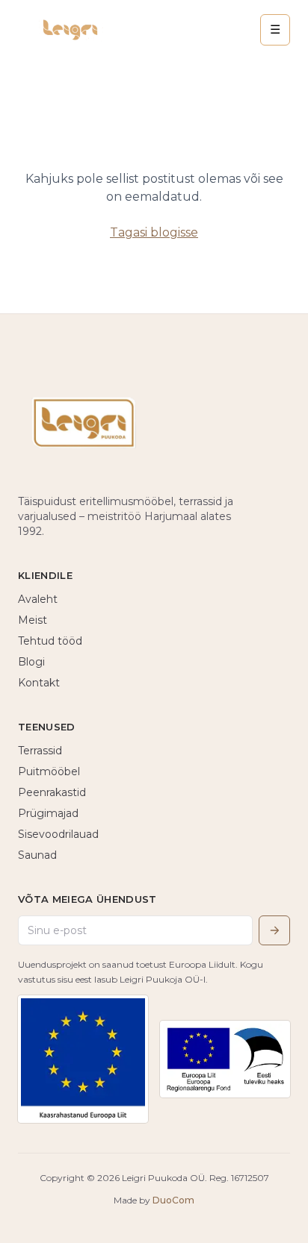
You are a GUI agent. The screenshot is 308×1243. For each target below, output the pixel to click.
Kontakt (39, 682)
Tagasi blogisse (154, 232)
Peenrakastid (52, 792)
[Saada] (274, 930)
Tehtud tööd (50, 641)
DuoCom (173, 1200)
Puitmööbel (49, 771)
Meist (32, 620)
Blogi (31, 662)
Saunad (37, 855)
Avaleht (38, 599)
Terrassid (40, 750)
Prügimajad (48, 813)
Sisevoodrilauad (58, 834)
